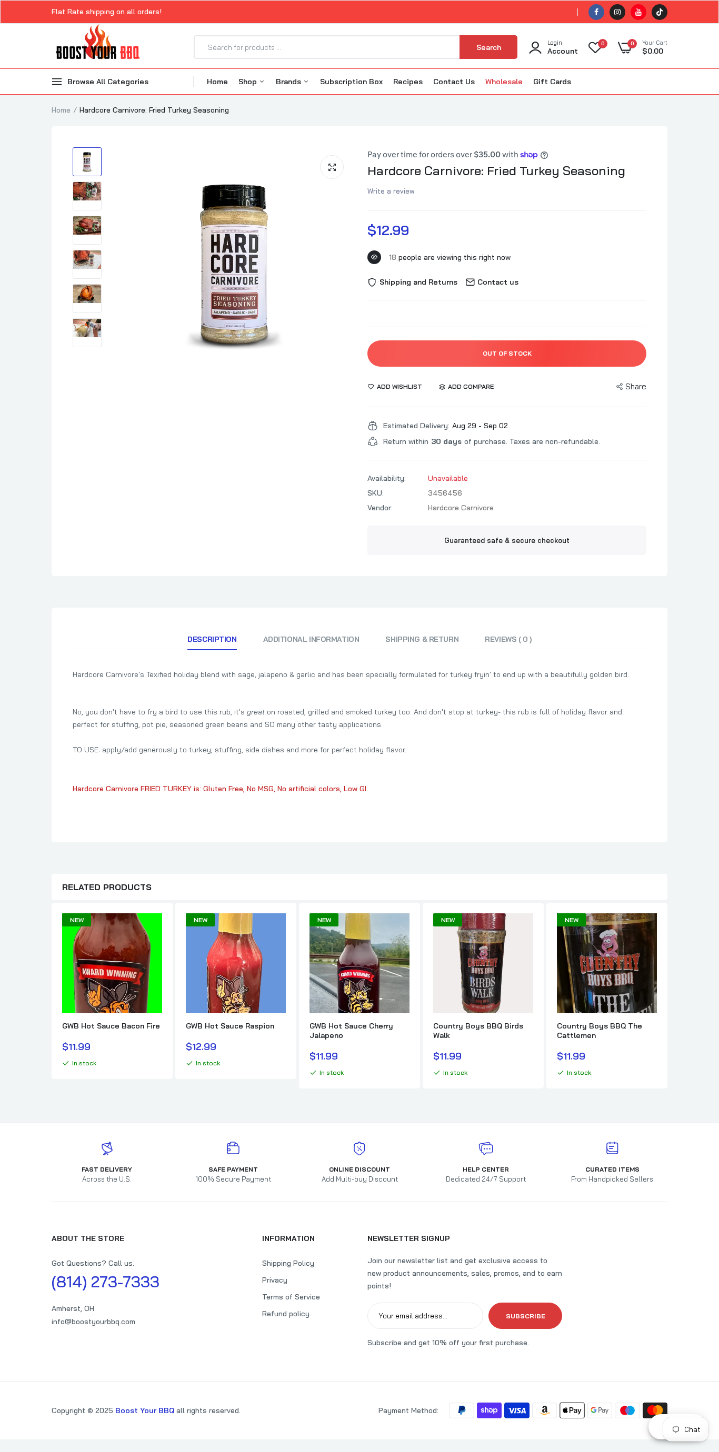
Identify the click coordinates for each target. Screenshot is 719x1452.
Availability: (386, 478)
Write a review (391, 191)
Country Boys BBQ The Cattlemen (599, 1030)
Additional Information (311, 639)
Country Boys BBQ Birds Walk (478, 1030)
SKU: (375, 493)
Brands (289, 81)
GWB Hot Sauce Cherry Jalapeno (351, 1030)
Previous (51, 997)
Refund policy (285, 1313)
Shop (248, 81)
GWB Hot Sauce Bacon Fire (111, 1026)
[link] (152, 930)
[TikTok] (659, 12)
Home (217, 81)
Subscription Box (351, 81)
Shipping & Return (421, 639)
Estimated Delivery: (416, 425)
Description (211, 639)
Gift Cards (552, 81)
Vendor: (380, 507)
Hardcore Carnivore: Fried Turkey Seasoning (496, 170)
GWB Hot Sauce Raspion (230, 1026)
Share (635, 386)
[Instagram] (617, 12)
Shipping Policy (288, 1263)
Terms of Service (291, 1297)
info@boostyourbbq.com (93, 1321)
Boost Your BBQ (145, 1410)
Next (667, 997)
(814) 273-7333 (105, 1282)
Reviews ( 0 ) (508, 639)
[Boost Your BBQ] (98, 47)
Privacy (274, 1280)
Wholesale (504, 81)
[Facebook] (596, 12)
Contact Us (454, 81)
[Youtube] (638, 12)
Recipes (408, 81)
